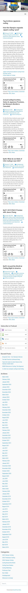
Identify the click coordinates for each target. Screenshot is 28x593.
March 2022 (5, 427)
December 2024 (6, 389)
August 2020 (5, 476)
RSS (10, 93)
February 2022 (6, 430)
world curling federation (11, 113)
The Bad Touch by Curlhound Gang (11, 359)
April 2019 (5, 516)
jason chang (14, 218)
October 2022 (5, 415)
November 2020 (6, 468)
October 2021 (5, 440)
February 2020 (6, 491)
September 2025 (6, 384)
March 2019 (5, 519)
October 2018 (5, 532)
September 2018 (6, 534)
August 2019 (5, 506)
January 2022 (5, 433)
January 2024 (5, 397)
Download (21, 91)
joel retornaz (10, 276)
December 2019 (6, 496)
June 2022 (5, 420)
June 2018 (5, 539)
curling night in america (18, 273)
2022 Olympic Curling (7, 555)
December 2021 (6, 435)
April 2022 (5, 425)
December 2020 (6, 466)
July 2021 (4, 448)
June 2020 (5, 481)
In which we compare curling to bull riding (13, 369)
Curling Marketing (6, 568)
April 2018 (5, 544)
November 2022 (6, 412)
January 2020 (5, 494)
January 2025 (5, 387)
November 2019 (6, 499)
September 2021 (6, 443)
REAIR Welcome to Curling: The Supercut (12, 366)
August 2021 (5, 445)
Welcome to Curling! (7, 578)
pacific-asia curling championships (11, 220)
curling (13, 217)
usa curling (21, 166)
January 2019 (5, 524)
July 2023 (4, 402)
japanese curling (16, 36)
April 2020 (5, 486)
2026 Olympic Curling (7, 560)
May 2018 (5, 542)
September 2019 (6, 504)
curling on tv (7, 111)
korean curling (20, 218)
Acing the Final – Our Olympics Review (12, 357)
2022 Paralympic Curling (8, 557)
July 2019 (4, 509)
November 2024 (6, 392)
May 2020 (5, 483)
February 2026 (6, 379)
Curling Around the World (12, 35)
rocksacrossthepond (16, 114)
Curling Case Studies (7, 565)
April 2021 (5, 455)
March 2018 (5, 547)
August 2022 (5, 417)
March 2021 (5, 458)
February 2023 (6, 407)
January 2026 (5, 382)
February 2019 (6, 521)
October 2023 (5, 399)
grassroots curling (7, 274)
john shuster (15, 166)
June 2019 (5, 511)
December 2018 (6, 527)
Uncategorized (19, 109)
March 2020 (5, 488)
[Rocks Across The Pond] (14, 6)
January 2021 (5, 463)
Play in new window (13, 91)
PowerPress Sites (17, 590)
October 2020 (5, 471)
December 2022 (6, 410)
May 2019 (5, 514)
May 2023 (5, 405)
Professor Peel (6, 570)
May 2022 (5, 422)
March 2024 (5, 394)
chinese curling (7, 217)
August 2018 (5, 537)
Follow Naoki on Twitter (9, 75)
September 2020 (6, 473)
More (13, 93)
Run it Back (5, 573)
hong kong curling (20, 217)
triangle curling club (17, 276)
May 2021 (5, 453)
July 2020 (4, 478)
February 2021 (6, 460)
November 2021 (6, 438)
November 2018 (6, 529)
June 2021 (5, 450)
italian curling (15, 274)
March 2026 (5, 377)
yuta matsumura (7, 167)
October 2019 (5, 501)
